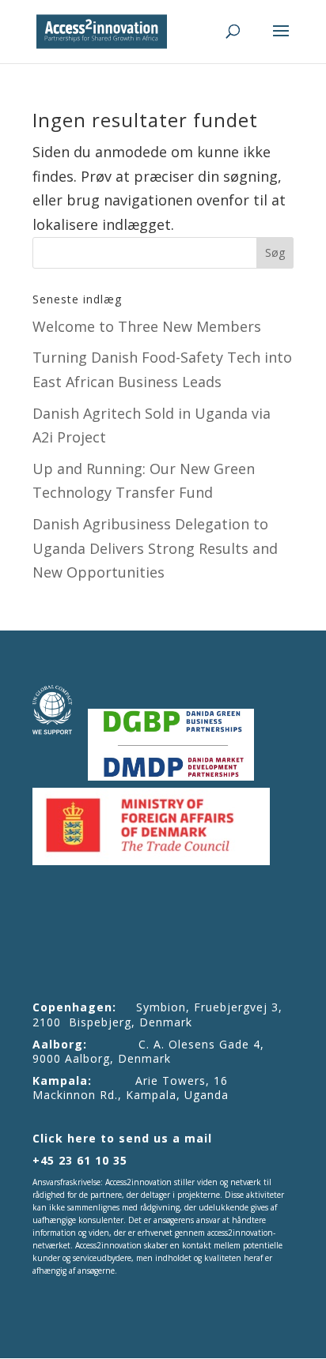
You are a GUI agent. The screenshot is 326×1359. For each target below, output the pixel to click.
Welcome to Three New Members (146, 326)
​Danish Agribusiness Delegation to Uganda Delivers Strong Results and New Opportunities (155, 548)
